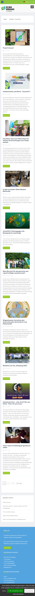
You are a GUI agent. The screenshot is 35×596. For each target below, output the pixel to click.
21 (13, 483)
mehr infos (7, 547)
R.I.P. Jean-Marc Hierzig (9, 512)
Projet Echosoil (8, 48)
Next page (19, 483)
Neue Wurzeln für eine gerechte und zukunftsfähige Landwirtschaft (15, 272)
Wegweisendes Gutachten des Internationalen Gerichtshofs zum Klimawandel (15, 322)
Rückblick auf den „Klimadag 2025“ (15, 366)
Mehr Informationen (18, 594)
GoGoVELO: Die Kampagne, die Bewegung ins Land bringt (13, 232)
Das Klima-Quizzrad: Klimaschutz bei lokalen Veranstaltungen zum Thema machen (16, 140)
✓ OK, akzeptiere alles (15, 591)
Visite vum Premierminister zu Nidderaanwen (14, 519)
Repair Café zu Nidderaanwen (10, 515)
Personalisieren (29, 591)
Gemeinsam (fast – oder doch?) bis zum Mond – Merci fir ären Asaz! (16, 403)
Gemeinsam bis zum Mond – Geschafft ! (16, 91)
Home (5, 19)
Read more (6, 68)
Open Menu (32, 6)
